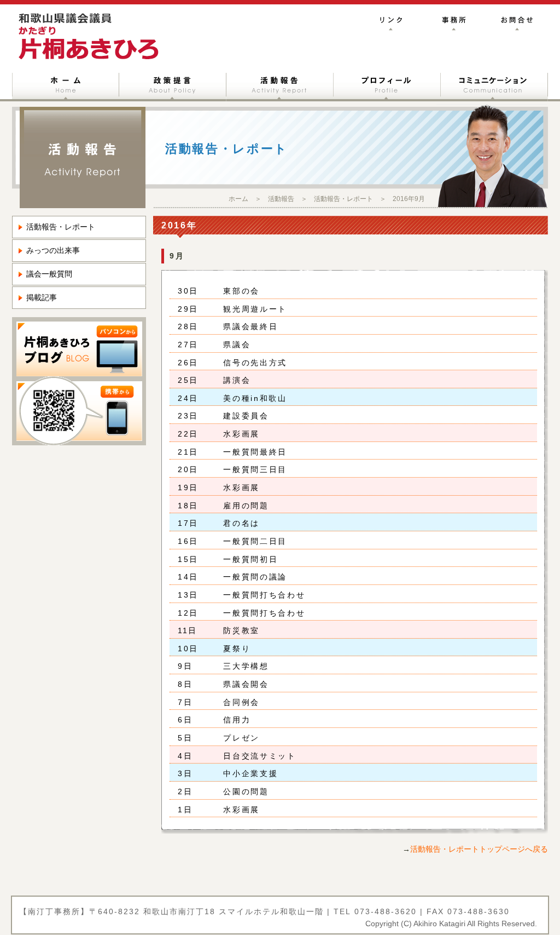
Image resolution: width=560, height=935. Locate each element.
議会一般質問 (49, 273)
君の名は (238, 523)
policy (172, 84)
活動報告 (281, 199)
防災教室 (238, 630)
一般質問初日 (247, 559)
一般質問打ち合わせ (260, 594)
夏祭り (233, 648)
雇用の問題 (242, 505)
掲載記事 (41, 297)
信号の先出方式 (251, 362)
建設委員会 (242, 415)
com (494, 84)
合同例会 (238, 702)
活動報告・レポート (343, 199)
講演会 (233, 380)
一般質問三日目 (251, 469)
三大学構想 (242, 666)
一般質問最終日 (251, 452)
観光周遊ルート (251, 309)
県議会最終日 (247, 326)
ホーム (238, 199)
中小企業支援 (247, 773)
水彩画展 (238, 433)
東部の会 (238, 290)
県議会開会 (242, 684)
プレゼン (238, 737)
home (65, 84)
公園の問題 (242, 791)
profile (387, 84)
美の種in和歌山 (251, 398)
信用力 (233, 719)
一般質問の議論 (251, 576)
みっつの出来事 (53, 250)
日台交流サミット (256, 756)
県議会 (233, 344)
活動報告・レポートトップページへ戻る (479, 849)
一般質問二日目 (251, 541)
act (280, 84)
